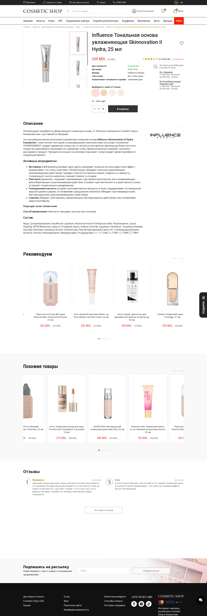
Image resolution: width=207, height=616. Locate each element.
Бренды (167, 21)
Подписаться (151, 570)
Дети (157, 21)
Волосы (40, 21)
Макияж (28, 21)
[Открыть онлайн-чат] (201, 600)
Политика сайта (73, 605)
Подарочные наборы (77, 21)
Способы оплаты (113, 600)
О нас (67, 596)
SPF (60, 21)
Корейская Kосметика (105, 21)
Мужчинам (144, 21)
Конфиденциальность (76, 609)
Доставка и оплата (33, 596)
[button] (99, 338)
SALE (179, 21)
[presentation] (174, 258)
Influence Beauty (136, 72)
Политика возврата (115, 596)
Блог (66, 600)
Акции (27, 605)
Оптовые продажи (114, 605)
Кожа (51, 21)
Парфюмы (128, 21)
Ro (181, 2)
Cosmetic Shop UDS (33, 600)
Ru (176, 2)
